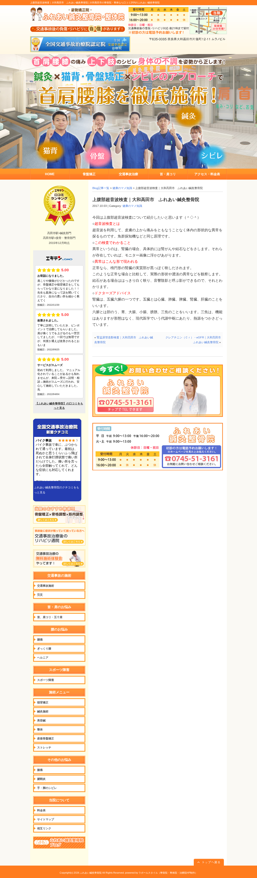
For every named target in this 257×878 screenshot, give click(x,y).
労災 (40, 594)
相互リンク (44, 828)
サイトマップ (45, 819)
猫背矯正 (42, 702)
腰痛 (40, 639)
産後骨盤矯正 (45, 738)
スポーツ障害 (45, 680)
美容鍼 (41, 720)
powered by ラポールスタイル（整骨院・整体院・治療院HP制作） (161, 872)
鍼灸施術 (42, 711)
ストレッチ (44, 747)
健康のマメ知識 (122, 188)
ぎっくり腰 (44, 648)
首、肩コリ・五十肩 (49, 617)
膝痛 (40, 769)
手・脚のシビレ (47, 787)
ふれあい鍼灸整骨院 (91, 872)
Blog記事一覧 (100, 188)
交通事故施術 (45, 585)
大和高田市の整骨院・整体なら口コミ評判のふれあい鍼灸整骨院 (125, 2)
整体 (40, 729)
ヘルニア (42, 657)
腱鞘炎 (41, 778)
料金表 (41, 810)
